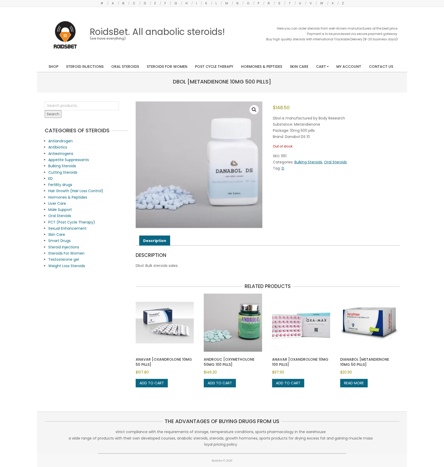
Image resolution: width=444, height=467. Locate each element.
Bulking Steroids (308, 162)
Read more (354, 383)
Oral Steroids (335, 162)
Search (53, 114)
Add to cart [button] (152, 383)
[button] (254, 109)
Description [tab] (154, 240)
